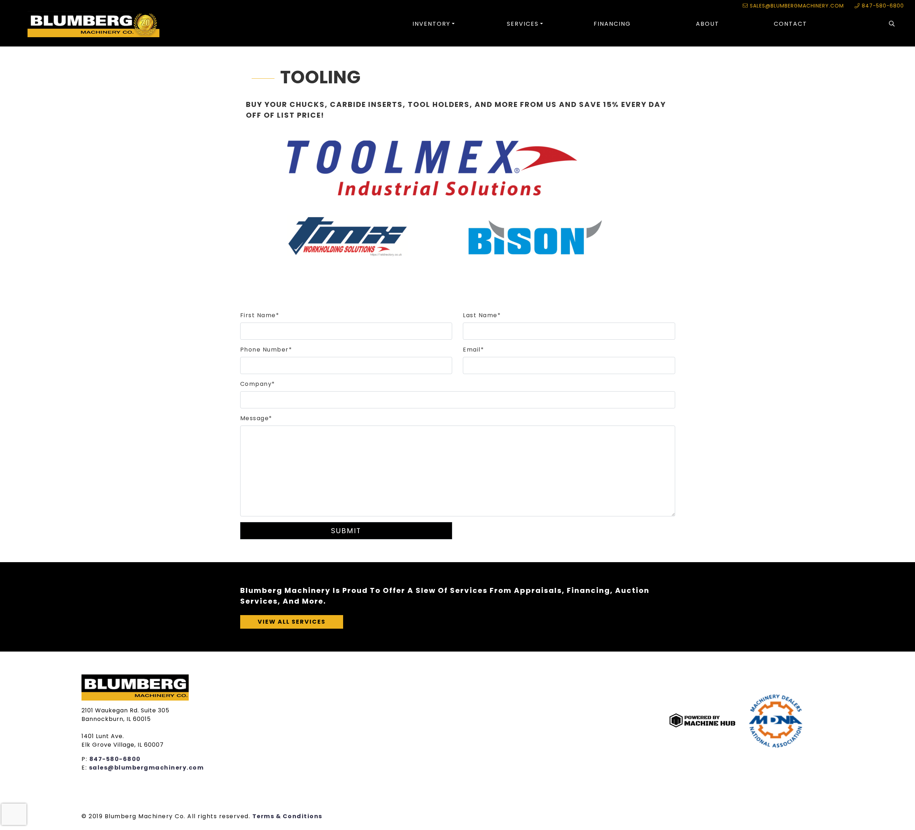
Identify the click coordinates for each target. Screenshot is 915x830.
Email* (473, 349)
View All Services (292, 622)
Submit (346, 531)
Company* (257, 384)
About (707, 24)
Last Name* (482, 315)
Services (523, 24)
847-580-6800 (882, 5)
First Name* (260, 315)
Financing (612, 24)
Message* (256, 418)
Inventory (431, 24)
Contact (790, 24)
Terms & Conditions (287, 816)
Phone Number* (266, 349)
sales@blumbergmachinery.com (796, 5)
